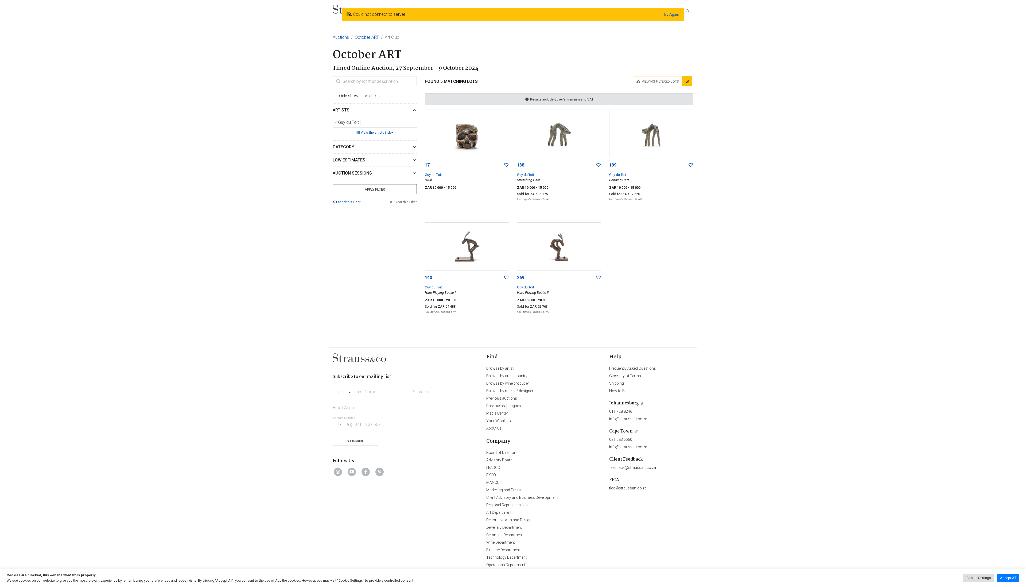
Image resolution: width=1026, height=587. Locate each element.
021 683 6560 (620, 439)
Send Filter (349, 202)
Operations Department (505, 565)
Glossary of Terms (625, 376)
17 (427, 165)
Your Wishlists (498, 421)
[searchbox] (363, 122)
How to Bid (618, 391)
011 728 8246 (620, 411)
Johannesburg (624, 403)
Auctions (341, 37)
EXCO (491, 475)
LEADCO (493, 467)
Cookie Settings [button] (978, 578)
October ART (367, 37)
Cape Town (621, 431)
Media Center (497, 413)
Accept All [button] (1008, 578)
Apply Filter (375, 189)
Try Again (671, 14)
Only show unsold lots (359, 95)
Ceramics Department (504, 535)
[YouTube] (352, 472)
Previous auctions (501, 398)
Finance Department (503, 550)
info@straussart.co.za (628, 419)
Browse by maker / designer (509, 391)
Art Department (498, 512)
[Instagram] (338, 472)
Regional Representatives (507, 505)
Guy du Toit (433, 175)
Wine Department (500, 542)
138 (520, 165)
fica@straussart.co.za (628, 488)
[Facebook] (365, 472)
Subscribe (355, 441)
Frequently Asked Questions (632, 368)
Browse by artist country (506, 376)
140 (428, 277)
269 (520, 277)
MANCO (493, 482)
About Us (494, 428)
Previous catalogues (503, 406)
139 (612, 165)
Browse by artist (500, 368)
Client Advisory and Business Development (522, 497)
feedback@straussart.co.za (632, 467)
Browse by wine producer (507, 383)
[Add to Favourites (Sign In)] (506, 165)
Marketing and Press (503, 490)
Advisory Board (499, 460)
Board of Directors (502, 452)
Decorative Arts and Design (508, 520)
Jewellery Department (504, 527)
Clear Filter (405, 202)
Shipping (616, 383)
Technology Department (506, 557)
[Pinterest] (379, 472)
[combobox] (375, 123)
